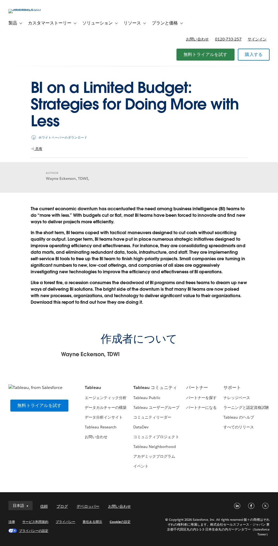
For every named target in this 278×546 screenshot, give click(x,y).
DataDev (141, 427)
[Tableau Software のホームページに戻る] (28, 9)
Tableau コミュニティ (155, 387)
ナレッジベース (236, 397)
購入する (254, 54)
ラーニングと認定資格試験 (246, 407)
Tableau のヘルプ (238, 417)
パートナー (197, 387)
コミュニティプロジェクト (156, 436)
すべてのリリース (238, 427)
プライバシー (65, 521)
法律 (11, 521)
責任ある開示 (92, 521)
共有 (38, 148)
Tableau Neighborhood (154, 446)
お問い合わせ (197, 39)
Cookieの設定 (120, 521)
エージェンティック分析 (106, 397)
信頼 (44, 506)
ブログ (62, 506)
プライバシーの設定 (33, 530)
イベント (141, 466)
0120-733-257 (228, 39)
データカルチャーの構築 (106, 407)
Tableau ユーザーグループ (156, 407)
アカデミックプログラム (154, 456)
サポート (232, 387)
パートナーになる (201, 407)
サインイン (257, 39)
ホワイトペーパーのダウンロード (63, 138)
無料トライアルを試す (206, 54)
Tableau (93, 387)
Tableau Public (146, 397)
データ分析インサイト (104, 417)
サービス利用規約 (35, 521)
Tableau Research (100, 427)
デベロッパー (88, 506)
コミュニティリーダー (152, 417)
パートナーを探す (201, 397)
